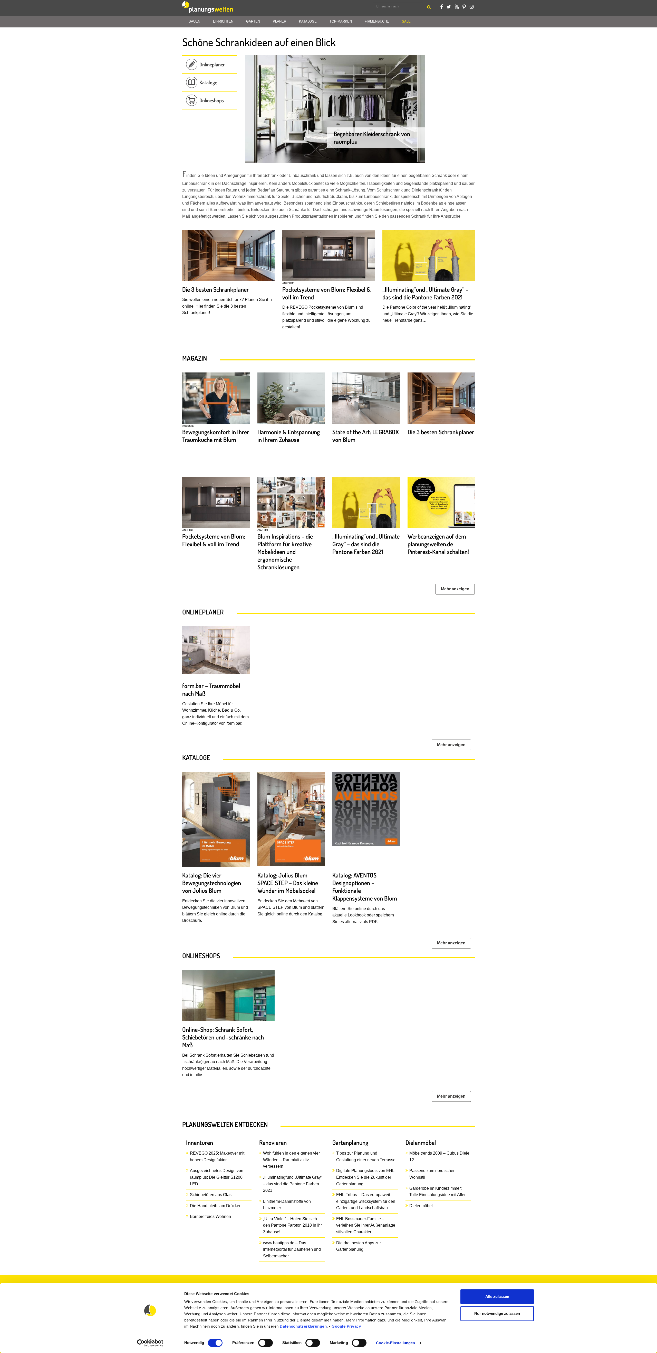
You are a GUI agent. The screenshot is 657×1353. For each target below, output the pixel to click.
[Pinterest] (464, 6)
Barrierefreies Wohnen (210, 1216)
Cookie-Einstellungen (395, 1343)
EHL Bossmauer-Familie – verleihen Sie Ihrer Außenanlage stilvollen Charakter (365, 1225)
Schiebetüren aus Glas (210, 1195)
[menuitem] (406, 21)
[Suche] (429, 8)
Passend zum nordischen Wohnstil (432, 1173)
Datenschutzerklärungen (303, 1326)
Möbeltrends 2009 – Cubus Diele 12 (439, 1156)
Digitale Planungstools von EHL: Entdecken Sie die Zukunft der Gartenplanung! (365, 1177)
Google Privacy (346, 1326)
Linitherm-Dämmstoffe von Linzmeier (287, 1204)
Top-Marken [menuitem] (341, 21)
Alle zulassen (497, 1296)
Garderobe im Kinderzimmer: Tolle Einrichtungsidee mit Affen (438, 1191)
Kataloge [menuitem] (308, 21)
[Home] (208, 8)
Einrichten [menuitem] (223, 21)
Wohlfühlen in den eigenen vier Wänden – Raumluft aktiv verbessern (291, 1159)
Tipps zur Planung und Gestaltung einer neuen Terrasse (365, 1156)
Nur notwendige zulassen (497, 1313)
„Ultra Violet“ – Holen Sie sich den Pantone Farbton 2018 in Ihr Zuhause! (292, 1225)
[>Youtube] (457, 6)
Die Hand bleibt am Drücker (215, 1206)
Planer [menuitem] (279, 21)
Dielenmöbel (421, 1206)
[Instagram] (472, 6)
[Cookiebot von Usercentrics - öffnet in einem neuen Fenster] (150, 1343)
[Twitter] (449, 6)
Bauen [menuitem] (194, 21)
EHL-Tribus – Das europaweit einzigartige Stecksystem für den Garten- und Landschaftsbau (365, 1201)
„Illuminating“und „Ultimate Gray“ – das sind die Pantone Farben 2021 (292, 1184)
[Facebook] (441, 6)
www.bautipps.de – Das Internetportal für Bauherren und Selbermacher (292, 1249)
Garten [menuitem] (253, 21)
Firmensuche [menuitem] (377, 21)
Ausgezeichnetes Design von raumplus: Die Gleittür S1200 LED (216, 1177)
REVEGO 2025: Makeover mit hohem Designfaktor (217, 1156)
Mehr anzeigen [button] (455, 589)
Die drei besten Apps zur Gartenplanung (358, 1246)
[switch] (265, 1343)
